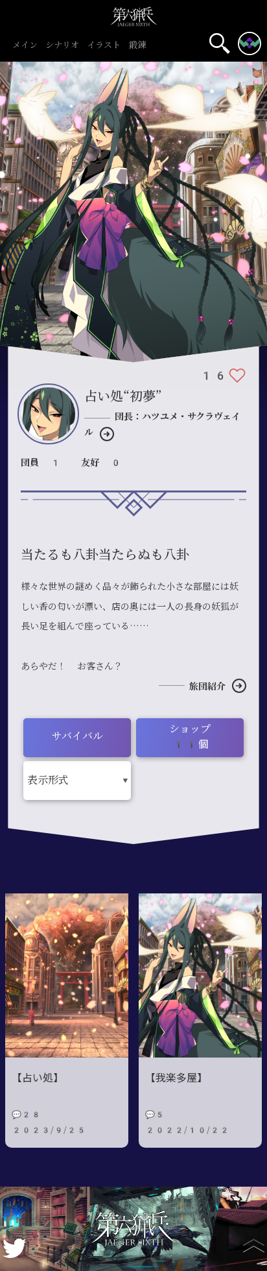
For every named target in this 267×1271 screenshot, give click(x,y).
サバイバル (77, 736)
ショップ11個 (190, 737)
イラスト (104, 45)
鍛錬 (137, 45)
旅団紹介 (207, 686)
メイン (25, 45)
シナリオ (62, 45)
